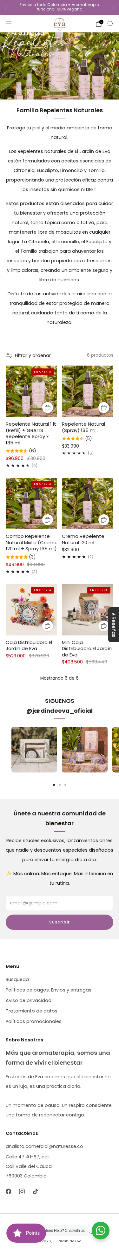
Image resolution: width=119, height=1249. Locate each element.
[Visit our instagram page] (22, 1191)
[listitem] (59, 8)
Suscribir (59, 922)
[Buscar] (110, 23)
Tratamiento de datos (31, 1011)
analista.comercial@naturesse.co (44, 1146)
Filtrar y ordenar (33, 355)
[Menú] (9, 24)
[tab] (54, 785)
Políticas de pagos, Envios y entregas (48, 990)
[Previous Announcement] (6, 7)
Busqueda (17, 979)
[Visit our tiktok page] (35, 1191)
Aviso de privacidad (28, 1000)
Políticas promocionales (34, 1021)
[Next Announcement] (113, 7)
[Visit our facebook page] (8, 1191)
